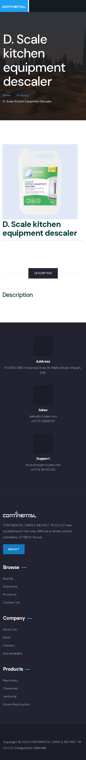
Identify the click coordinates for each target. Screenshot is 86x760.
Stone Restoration (16, 704)
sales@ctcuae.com (43, 416)
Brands (8, 578)
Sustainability (13, 653)
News (7, 637)
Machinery (10, 680)
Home (7, 95)
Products (23, 95)
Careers (9, 645)
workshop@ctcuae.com (43, 465)
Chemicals (10, 688)
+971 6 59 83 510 (43, 470)
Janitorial (9, 696)
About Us (10, 629)
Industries (10, 586)
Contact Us (11, 602)
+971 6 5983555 (43, 421)
